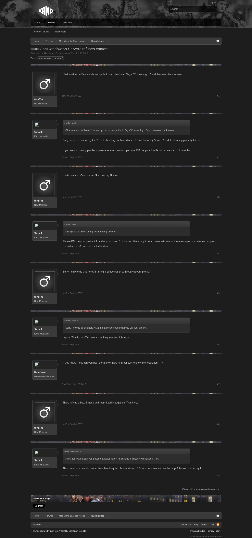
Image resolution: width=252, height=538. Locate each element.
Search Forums (41, 31)
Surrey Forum (214, 536)
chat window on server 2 (51, 58)
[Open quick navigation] (218, 41)
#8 (218, 424)
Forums (52, 22)
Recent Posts (59, 31)
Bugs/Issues (50, 53)
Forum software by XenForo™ (59, 531)
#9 (218, 475)
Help (196, 524)
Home (37, 22)
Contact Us (185, 524)
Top (212, 524)
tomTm (71, 53)
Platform (37, 524)
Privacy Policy (213, 531)
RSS (218, 524)
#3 (218, 197)
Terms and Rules (197, 531)
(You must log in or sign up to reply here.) (201, 489)
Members (67, 22)
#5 (218, 293)
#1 (218, 96)
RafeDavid (40, 372)
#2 (218, 157)
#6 (218, 344)
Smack (38, 132)
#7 (218, 384)
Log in (213, 2)
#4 (218, 253)
